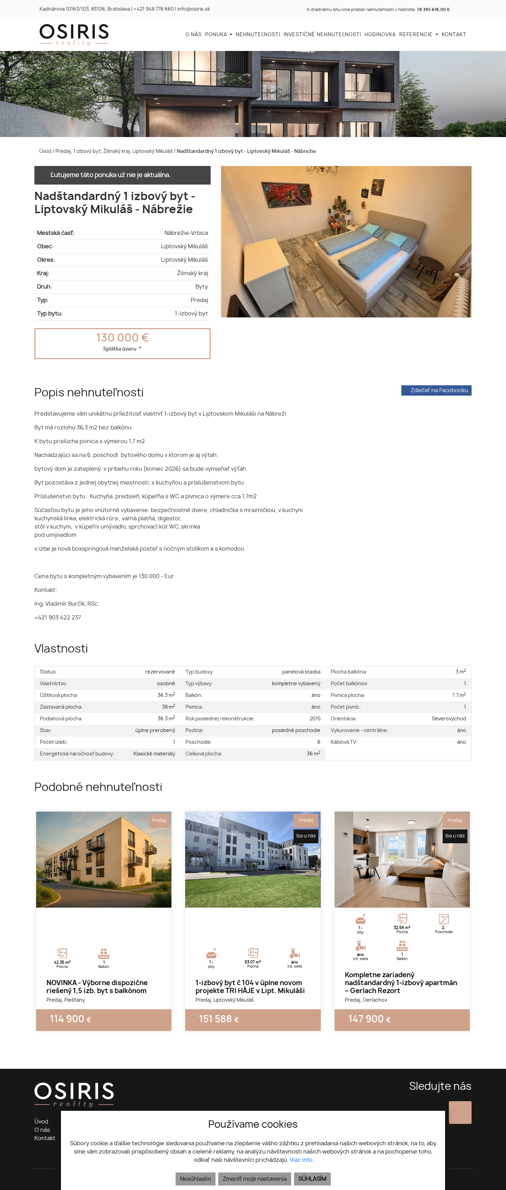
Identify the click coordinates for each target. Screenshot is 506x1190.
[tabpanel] (103, 860)
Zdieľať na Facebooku (439, 390)
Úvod (44, 151)
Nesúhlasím (195, 1179)
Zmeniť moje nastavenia (255, 1179)
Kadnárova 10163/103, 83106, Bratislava (85, 9)
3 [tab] (111, 899)
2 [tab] (104, 899)
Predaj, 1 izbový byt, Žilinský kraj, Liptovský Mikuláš (114, 151)
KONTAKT (454, 34)
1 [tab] (96, 899)
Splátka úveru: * (122, 349)
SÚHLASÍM (312, 1179)
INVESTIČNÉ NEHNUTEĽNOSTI (322, 34)
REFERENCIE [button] (416, 34)
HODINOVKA (380, 34)
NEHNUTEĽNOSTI (258, 34)
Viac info (301, 1160)
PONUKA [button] (217, 34)
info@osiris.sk (193, 9)
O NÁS (194, 34)
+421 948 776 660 (154, 9)
